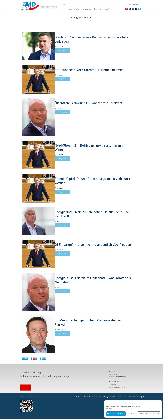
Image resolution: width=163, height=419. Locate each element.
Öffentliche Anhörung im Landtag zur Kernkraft (88, 103)
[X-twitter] (136, 9)
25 (40, 359)
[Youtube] (126, 9)
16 (31, 359)
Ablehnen (132, 413)
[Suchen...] (91, 4)
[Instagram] (130, 9)
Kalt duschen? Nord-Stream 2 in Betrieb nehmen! (89, 70)
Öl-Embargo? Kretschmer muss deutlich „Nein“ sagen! (93, 244)
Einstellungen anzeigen (149, 413)
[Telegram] (139, 9)
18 (36, 359)
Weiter (44, 359)
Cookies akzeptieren (116, 413)
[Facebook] (133, 9)
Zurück (24, 359)
